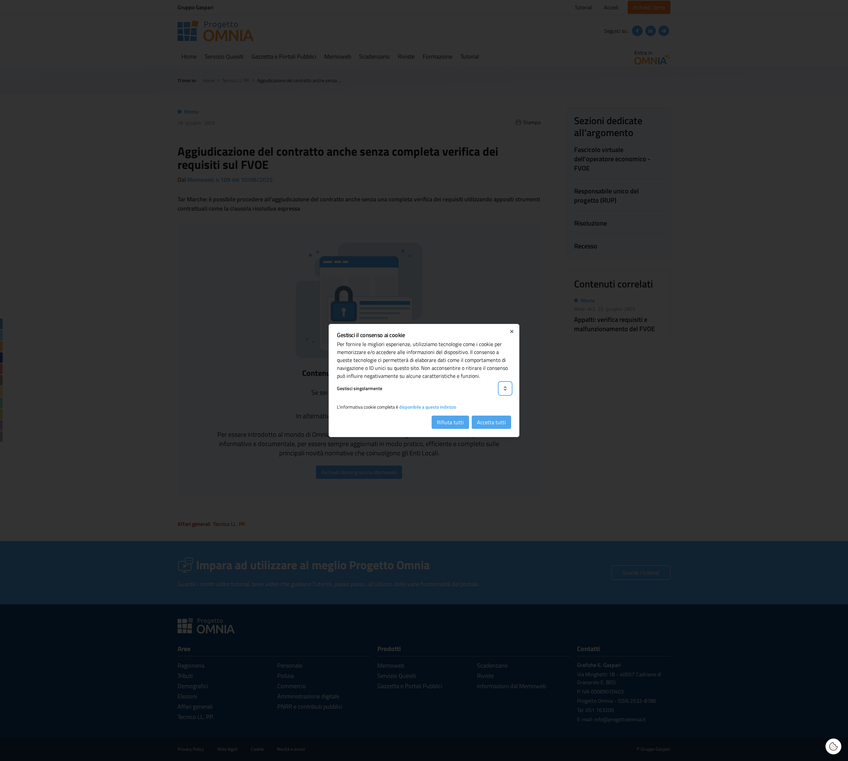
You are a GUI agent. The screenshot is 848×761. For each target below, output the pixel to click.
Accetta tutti (491, 422)
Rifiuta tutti (450, 422)
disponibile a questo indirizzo (427, 406)
